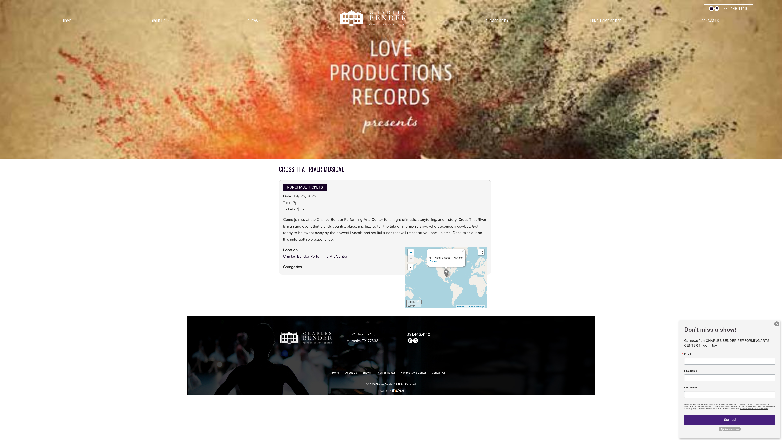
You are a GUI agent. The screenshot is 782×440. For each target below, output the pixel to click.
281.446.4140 (735, 8)
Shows (253, 20)
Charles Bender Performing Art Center (315, 256)
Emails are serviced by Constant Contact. (754, 408)
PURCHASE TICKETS (305, 187)
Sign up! (730, 419)
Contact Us (710, 20)
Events (433, 261)
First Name (690, 371)
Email (687, 354)
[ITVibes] (398, 391)
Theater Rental (498, 20)
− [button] (411, 258)
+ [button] (411, 252)
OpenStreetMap (476, 306)
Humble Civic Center (605, 20)
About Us (158, 20)
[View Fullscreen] (481, 252)
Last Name (690, 387)
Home (67, 20)
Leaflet (460, 306)
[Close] (776, 323)
